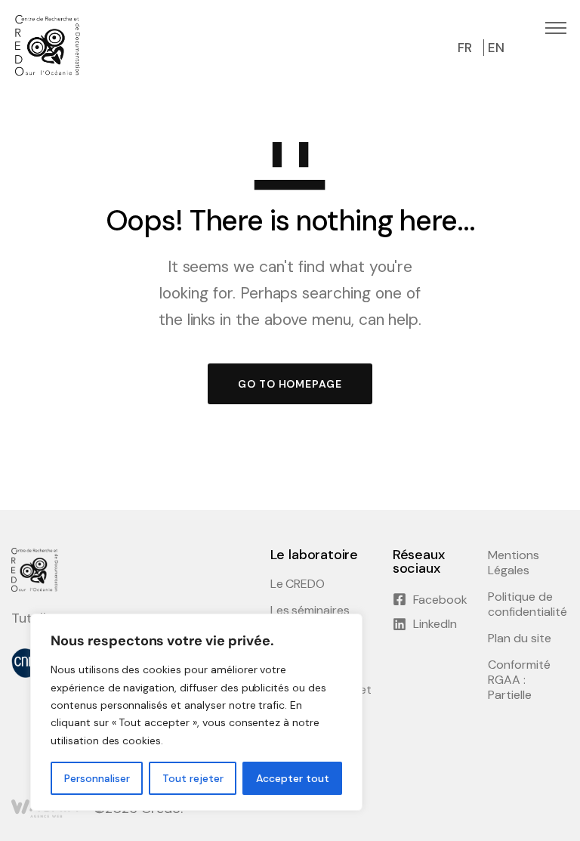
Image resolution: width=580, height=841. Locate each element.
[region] (196, 712)
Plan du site (519, 638)
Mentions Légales (513, 563)
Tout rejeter (193, 778)
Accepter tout (292, 778)
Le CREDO (297, 584)
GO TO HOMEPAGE (290, 384)
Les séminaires (310, 610)
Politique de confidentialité (527, 604)
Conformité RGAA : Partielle (519, 680)
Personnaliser (97, 778)
